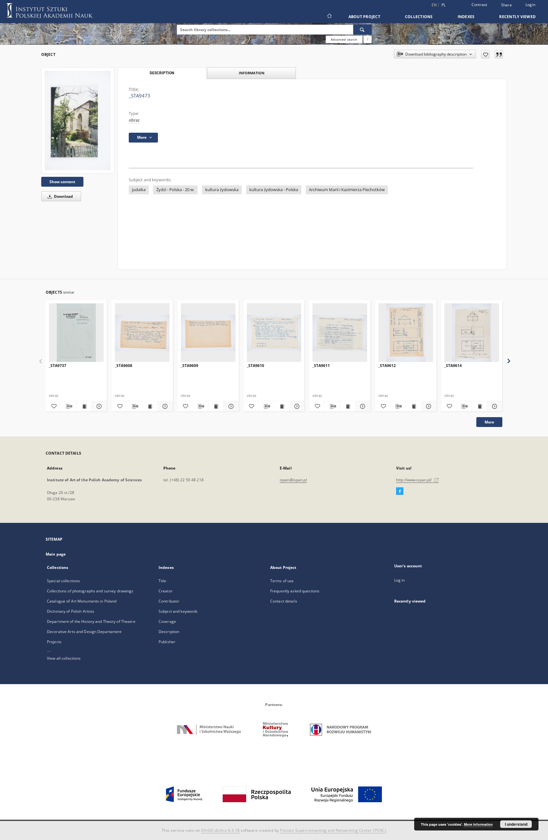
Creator (166, 591)
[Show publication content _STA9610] (281, 406)
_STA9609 (189, 365)
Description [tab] (162, 73)
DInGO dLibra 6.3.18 (220, 830)
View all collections (64, 658)
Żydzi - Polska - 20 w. (175, 189)
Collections (419, 16)
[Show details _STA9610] (296, 406)
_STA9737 (57, 365)
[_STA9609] (208, 332)
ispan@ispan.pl (293, 480)
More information (478, 824)
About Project (364, 16)
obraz (134, 120)
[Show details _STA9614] (493, 406)
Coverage (167, 621)
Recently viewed (517, 16)
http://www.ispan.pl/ (414, 480)
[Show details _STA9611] (362, 406)
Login (530, 4)
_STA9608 (123, 365)
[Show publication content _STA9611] (347, 406)
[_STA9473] (78, 120)
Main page (56, 554)
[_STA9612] (406, 332)
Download (63, 196)
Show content (62, 181)
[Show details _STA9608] (164, 406)
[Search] (362, 29)
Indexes (466, 16)
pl (443, 5)
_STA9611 (321, 365)
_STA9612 (387, 365)
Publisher (167, 641)
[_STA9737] (76, 332)
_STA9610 (255, 365)
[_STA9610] (274, 332)
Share (506, 5)
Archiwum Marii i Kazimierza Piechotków (347, 189)
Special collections (63, 580)
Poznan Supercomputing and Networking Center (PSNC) (333, 830)
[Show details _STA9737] (98, 406)
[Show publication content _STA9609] (215, 406)
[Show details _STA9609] (230, 406)
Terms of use (282, 580)
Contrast (479, 4)
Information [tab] (251, 72)
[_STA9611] (340, 332)
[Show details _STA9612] (428, 406)
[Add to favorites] (485, 54)
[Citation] (499, 54)
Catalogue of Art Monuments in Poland (81, 601)
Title (162, 580)
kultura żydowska (221, 189)
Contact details (283, 601)
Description (169, 631)
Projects (54, 641)
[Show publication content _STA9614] (479, 406)
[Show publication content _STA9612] (413, 406)
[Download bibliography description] (68, 406)
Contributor (169, 601)
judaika (139, 189)
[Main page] (329, 16)
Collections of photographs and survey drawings (90, 591)
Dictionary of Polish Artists (70, 611)
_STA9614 (453, 365)
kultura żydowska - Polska (273, 189)
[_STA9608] (142, 332)
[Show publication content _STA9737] (83, 406)
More (489, 422)
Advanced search (344, 39)
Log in (399, 580)
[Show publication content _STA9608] (149, 406)
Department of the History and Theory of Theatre (91, 621)
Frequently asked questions (294, 591)
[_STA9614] (472, 332)
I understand (516, 824)
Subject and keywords (178, 611)
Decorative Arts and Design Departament (84, 631)
